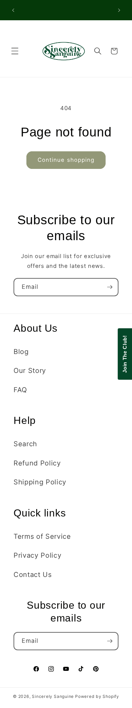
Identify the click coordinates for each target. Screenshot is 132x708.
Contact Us (33, 575)
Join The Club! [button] (125, 354)
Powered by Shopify (97, 696)
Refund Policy (37, 463)
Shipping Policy (40, 482)
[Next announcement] (119, 10)
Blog (21, 352)
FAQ (20, 390)
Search (25, 444)
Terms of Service (42, 536)
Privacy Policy (37, 555)
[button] (15, 51)
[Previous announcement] (13, 10)
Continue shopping (66, 159)
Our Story (30, 370)
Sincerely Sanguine (53, 696)
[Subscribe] (110, 287)
